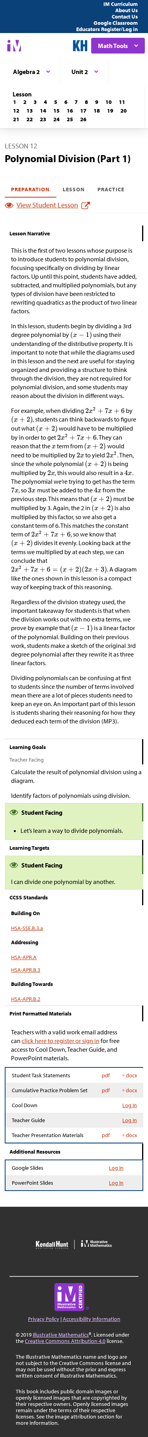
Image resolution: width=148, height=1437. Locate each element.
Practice (110, 189)
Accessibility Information (91, 1318)
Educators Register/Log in (107, 29)
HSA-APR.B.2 (25, 999)
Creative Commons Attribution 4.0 (65, 1341)
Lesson (74, 189)
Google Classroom (116, 23)
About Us (126, 10)
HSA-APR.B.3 (25, 970)
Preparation (30, 189)
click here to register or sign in (60, 1041)
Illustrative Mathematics (61, 1334)
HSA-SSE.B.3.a (27, 928)
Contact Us (125, 16)
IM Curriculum (120, 4)
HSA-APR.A (24, 957)
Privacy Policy (43, 1318)
